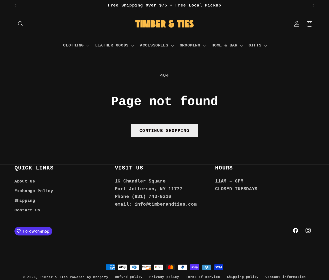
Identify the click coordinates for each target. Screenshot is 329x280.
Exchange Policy (33, 191)
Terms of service (203, 277)
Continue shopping (164, 130)
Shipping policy (243, 277)
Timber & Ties (54, 277)
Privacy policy (164, 277)
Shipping (24, 200)
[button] (20, 24)
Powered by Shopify (89, 277)
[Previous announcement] (15, 5)
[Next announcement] (313, 5)
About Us (24, 181)
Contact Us (27, 210)
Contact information (285, 277)
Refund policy (129, 277)
